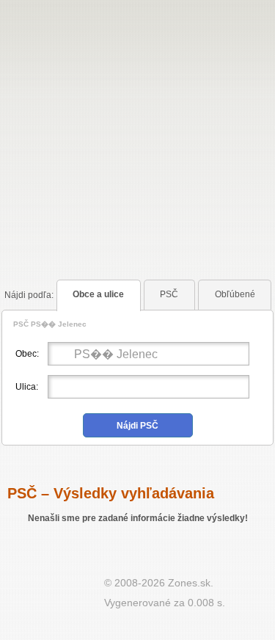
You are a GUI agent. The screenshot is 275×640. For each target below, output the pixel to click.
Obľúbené (235, 294)
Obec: (27, 354)
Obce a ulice (98, 294)
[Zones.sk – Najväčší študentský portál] (52, 597)
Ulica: (26, 387)
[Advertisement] (137, 119)
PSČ (169, 294)
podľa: (29, 295)
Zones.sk (189, 583)
